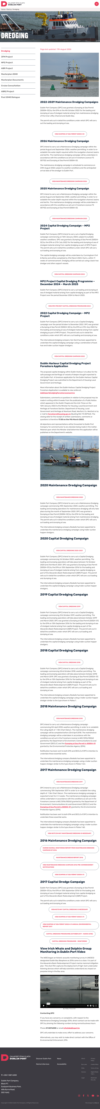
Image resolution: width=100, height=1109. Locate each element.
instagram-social (79, 1096)
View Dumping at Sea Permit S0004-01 (69, 874)
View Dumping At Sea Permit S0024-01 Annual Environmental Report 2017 (67, 925)
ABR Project (7, 68)
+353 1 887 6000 (10, 1075)
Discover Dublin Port (43, 1059)
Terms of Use (95, 1068)
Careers (83, 1072)
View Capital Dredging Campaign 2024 (69, 274)
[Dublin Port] (13, 6)
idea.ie (96, 1103)
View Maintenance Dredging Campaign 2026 (69, 181)
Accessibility (61, 1064)
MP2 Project (7, 62)
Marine (9, 9)
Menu (97, 4)
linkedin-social (98, 1096)
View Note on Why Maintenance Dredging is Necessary (69, 833)
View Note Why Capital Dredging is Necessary (69, 909)
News (59, 1059)
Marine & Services (42, 1064)
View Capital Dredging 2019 (69, 606)
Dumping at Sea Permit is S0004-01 (80, 743)
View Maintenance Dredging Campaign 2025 (69, 218)
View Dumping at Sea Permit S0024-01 (69, 917)
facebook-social (83, 1096)
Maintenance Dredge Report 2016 (69, 857)
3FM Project (7, 57)
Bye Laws (84, 1064)
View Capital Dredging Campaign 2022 (69, 356)
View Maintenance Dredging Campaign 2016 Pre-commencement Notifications (68, 866)
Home (3, 9)
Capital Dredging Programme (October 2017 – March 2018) (69, 934)
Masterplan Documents (12, 80)
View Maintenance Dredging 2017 (69, 782)
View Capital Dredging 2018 (69, 662)
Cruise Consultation (10, 85)
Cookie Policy (94, 1064)
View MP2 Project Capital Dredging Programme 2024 (69, 306)
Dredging (5, 51)
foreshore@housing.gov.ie (59, 414)
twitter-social (88, 1096)
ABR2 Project (7, 91)
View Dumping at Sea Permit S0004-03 (69, 134)
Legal (82, 1078)
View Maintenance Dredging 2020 (69, 497)
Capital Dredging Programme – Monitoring (69, 941)
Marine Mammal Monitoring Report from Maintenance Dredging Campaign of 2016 (68, 849)
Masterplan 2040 (9, 74)
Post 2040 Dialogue (10, 97)
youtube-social (93, 1096)
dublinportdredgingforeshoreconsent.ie (57, 393)
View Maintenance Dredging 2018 (69, 718)
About (83, 1058)
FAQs (82, 1068)
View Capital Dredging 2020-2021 (69, 550)
